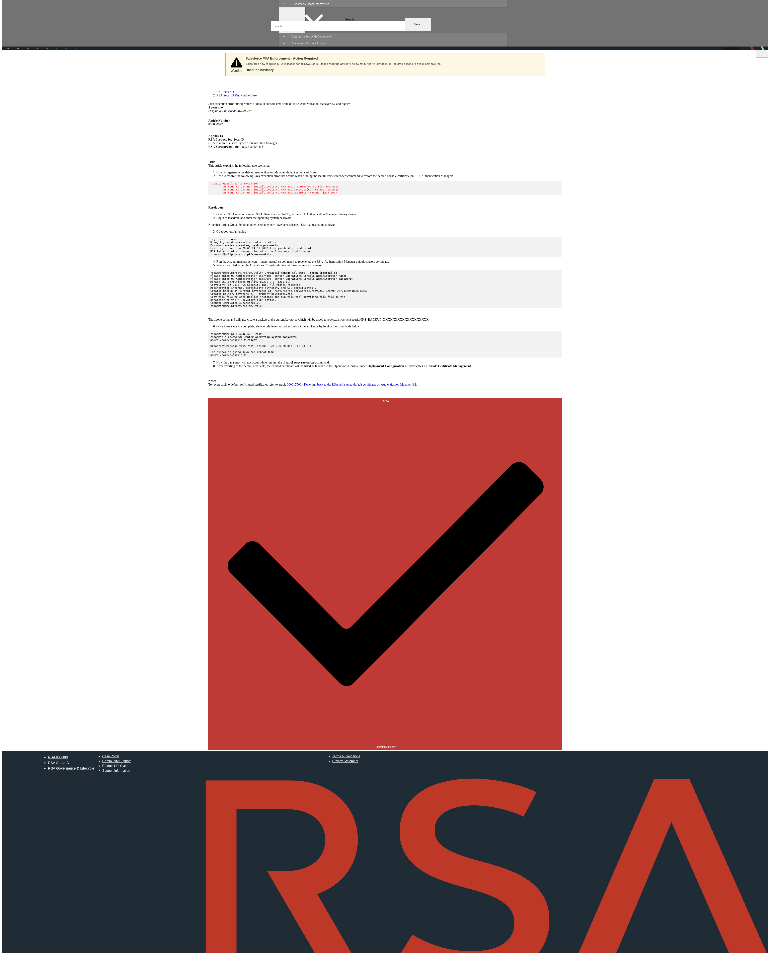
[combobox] (351, 26)
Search (418, 24)
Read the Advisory (260, 70)
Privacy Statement (345, 761)
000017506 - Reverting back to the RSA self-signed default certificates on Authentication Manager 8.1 (351, 384)
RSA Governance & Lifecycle (71, 768)
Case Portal (110, 756)
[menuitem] (397, 3)
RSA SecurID (58, 763)
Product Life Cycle (115, 766)
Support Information (116, 770)
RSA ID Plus (58, 757)
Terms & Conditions (346, 756)
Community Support (116, 761)
